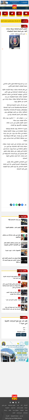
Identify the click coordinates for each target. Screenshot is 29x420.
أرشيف (13, 413)
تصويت (23, 335)
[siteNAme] (14, 6)
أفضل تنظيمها (21, 331)
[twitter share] (19, 205)
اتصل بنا (7, 416)
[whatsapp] (11, 205)
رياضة (26, 410)
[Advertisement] (14, 65)
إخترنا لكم (25, 413)
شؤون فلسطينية (11, 405)
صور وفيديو (19, 413)
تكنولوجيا (7, 408)
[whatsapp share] (16, 205)
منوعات (26, 408)
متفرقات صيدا (15, 410)
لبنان (21, 405)
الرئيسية (25, 405)
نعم (24, 327)
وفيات (10, 410)
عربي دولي (4, 405)
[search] (2, 8)
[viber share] (14, 205)
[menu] (26, 8)
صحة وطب (13, 408)
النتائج (18, 335)
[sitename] (14, 397)
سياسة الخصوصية (14, 416)
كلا (24, 329)
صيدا (18, 405)
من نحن (21, 416)
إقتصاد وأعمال (20, 408)
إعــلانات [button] (5, 410)
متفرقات (22, 410)
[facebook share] (22, 205)
